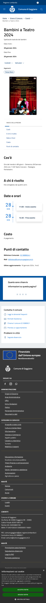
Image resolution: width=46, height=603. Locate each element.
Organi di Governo (11, 393)
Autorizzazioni (10, 473)
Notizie (7, 486)
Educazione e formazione (14, 457)
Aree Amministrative (12, 397)
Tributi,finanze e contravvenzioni (17, 463)
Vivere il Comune (16, 18)
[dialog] (23, 585)
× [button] (43, 570)
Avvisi (7, 492)
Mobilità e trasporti (12, 446)
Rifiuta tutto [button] (23, 595)
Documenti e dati (11, 414)
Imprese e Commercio (13, 434)
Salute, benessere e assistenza (16, 469)
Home (5, 18)
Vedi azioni (18, 63)
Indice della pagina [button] (13, 122)
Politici (7, 407)
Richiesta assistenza (12, 558)
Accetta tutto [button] (23, 590)
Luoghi (7, 502)
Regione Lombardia (10, 2)
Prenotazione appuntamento (15, 547)
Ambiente (8, 466)
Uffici (7, 400)
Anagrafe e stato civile (13, 424)
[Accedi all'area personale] (38, 2)
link (3, 585)
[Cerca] (41, 9)
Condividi (8, 63)
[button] (23, 599)
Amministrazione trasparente (15, 568)
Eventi (27, 18)
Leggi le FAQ (9, 554)
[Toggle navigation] (4, 9)
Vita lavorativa (10, 431)
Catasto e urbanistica (12, 440)
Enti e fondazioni (11, 404)
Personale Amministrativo (14, 410)
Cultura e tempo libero (13, 428)
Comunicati (9, 489)
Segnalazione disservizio (14, 551)
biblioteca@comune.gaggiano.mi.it (20, 259)
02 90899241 (25, 255)
